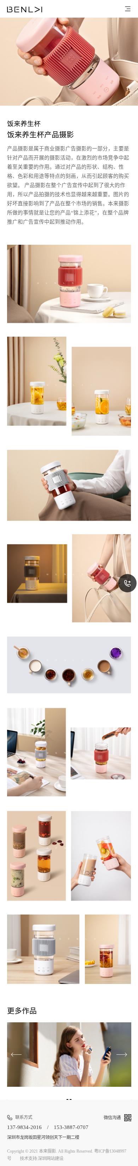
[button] (121, 1054)
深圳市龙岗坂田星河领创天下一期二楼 (43, 1137)
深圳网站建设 (50, 1158)
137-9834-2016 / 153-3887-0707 (47, 1127)
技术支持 (28, 1158)
